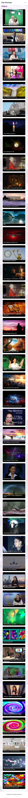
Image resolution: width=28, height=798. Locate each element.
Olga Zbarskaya (6, 2)
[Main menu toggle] (25, 2)
